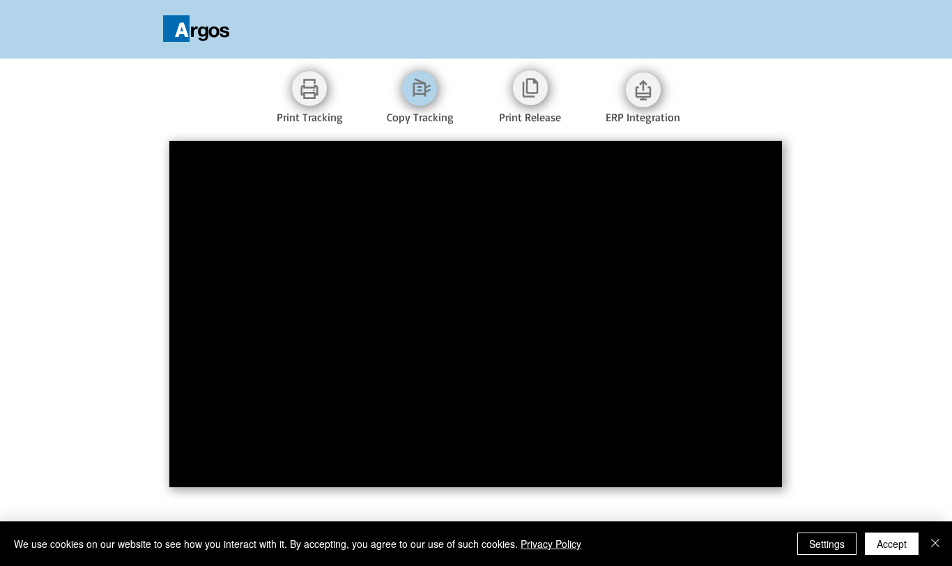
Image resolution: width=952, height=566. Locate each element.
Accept (892, 544)
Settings (827, 544)
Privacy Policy (551, 544)
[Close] (935, 544)
